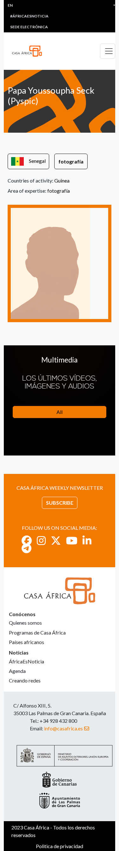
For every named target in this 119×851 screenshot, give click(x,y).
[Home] (29, 51)
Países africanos (26, 642)
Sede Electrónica (29, 26)
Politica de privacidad (59, 846)
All (59, 412)
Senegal (37, 161)
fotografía (70, 161)
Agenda (17, 671)
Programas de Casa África (37, 632)
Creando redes (25, 680)
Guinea (61, 180)
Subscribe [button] (59, 503)
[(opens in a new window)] (26, 540)
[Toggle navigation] (107, 51)
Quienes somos (25, 623)
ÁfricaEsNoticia (26, 661)
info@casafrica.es (63, 728)
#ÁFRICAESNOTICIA (29, 16)
